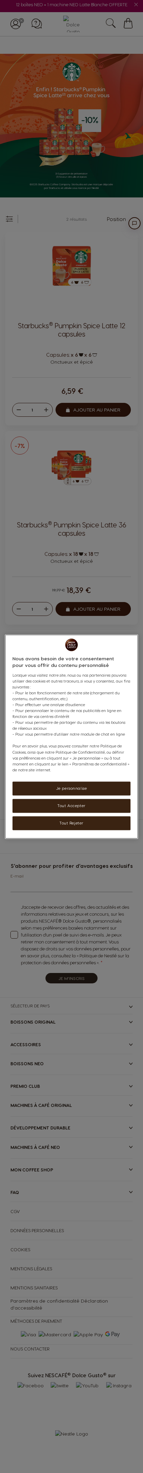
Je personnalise (71, 788)
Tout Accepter (71, 805)
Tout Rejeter (71, 823)
